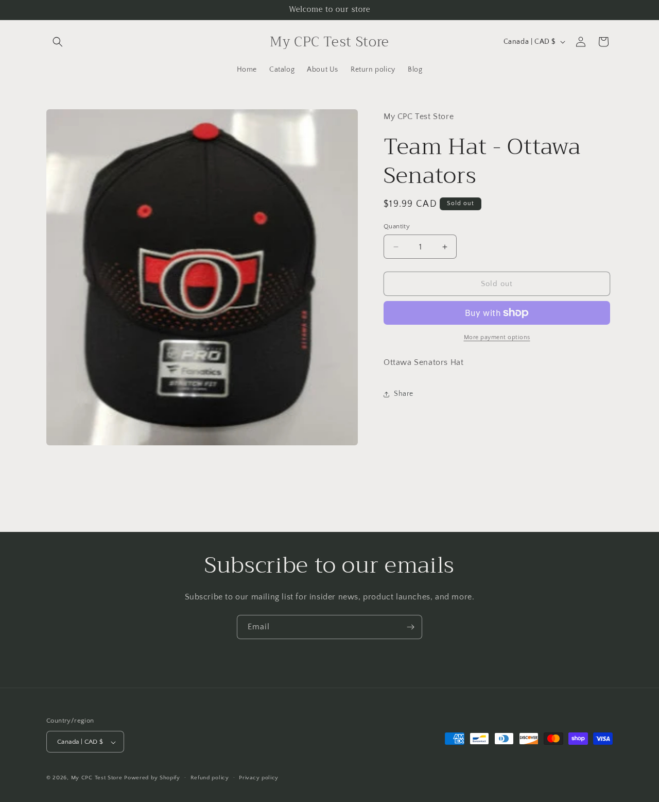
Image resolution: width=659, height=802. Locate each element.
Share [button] (403, 394)
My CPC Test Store (97, 778)
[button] (57, 41)
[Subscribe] (410, 627)
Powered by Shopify (152, 778)
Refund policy (209, 778)
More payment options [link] (497, 337)
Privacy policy (259, 778)
